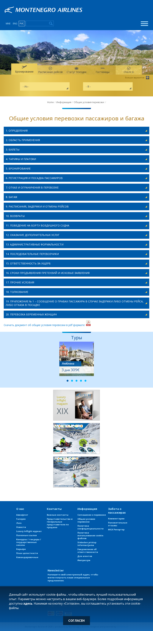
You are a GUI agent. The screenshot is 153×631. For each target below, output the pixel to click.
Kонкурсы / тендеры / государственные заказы (28, 542)
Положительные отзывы (117, 524)
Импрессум (83, 560)
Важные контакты (57, 514)
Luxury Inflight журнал (29, 531)
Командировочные (27, 557)
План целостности (27, 553)
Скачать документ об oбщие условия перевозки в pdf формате (44, 325)
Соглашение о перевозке (91, 514)
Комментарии (116, 518)
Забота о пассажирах (117, 510)
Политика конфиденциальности (90, 527)
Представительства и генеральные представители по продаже (60, 523)
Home (50, 102)
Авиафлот (22, 514)
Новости (21, 527)
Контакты (54, 509)
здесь (27, 603)
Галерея (21, 518)
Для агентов (84, 556)
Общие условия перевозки (89, 102)
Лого (18, 523)
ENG (15, 23)
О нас (20, 509)
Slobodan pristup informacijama (86, 544)
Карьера (21, 549)
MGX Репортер (116, 529)
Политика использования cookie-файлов (90, 535)
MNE (8, 23)
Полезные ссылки (26, 535)
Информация (63, 102)
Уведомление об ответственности (87, 550)
